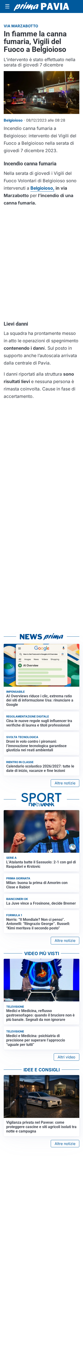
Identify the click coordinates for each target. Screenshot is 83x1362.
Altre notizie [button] (65, 783)
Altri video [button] (66, 1057)
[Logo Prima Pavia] (41, 6)
